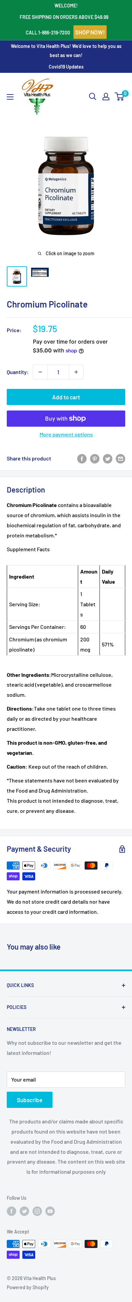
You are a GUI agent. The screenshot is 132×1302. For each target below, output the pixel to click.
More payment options (66, 434)
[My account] (106, 96)
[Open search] (92, 96)
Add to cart (66, 397)
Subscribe (29, 1099)
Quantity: (18, 372)
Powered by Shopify (28, 1287)
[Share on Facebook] (82, 458)
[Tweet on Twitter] (107, 458)
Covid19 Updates (66, 67)
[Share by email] (120, 458)
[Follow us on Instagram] (37, 1211)
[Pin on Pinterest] (95, 458)
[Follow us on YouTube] (50, 1211)
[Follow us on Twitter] (24, 1211)
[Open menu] (10, 97)
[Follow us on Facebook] (11, 1211)
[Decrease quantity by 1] (40, 372)
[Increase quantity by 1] (76, 372)
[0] (119, 96)
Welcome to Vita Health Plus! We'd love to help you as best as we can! (66, 50)
